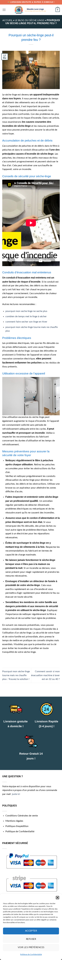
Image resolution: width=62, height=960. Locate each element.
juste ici (16, 794)
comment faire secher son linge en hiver (26, 322)
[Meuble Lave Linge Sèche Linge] (30, 10)
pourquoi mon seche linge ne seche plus (26, 311)
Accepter (31, 931)
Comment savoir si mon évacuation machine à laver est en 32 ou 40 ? (45, 675)
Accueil (7, 20)
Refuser (31, 939)
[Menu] (4, 9)
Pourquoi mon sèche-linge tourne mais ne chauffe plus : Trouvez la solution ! (16, 675)
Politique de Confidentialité (31, 954)
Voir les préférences (31, 947)
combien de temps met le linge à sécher (26, 316)
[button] (57, 897)
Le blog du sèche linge (29, 20)
